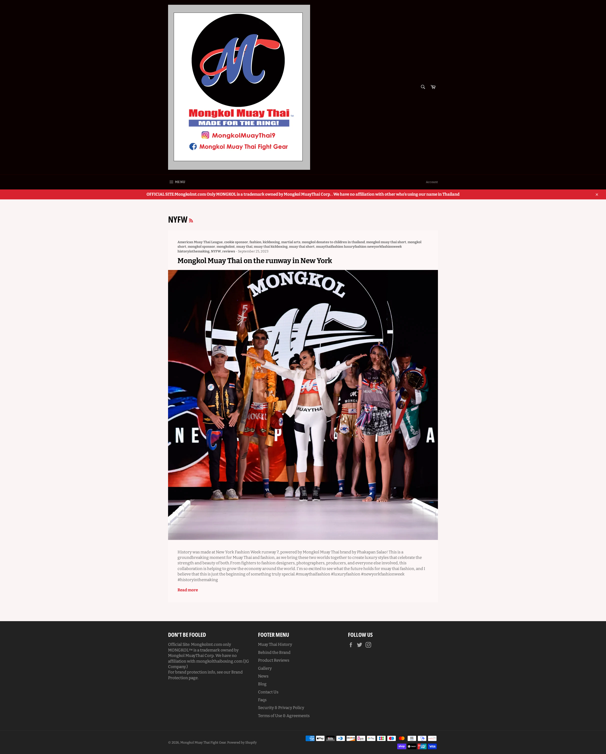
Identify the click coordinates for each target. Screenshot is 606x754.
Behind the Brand (274, 652)
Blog (262, 684)
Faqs (262, 699)
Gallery (265, 668)
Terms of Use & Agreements (284, 715)
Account (432, 182)
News (263, 676)
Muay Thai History (275, 644)
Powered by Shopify (242, 743)
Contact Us (268, 692)
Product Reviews (273, 660)
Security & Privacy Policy (281, 707)
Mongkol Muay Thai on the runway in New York (255, 260)
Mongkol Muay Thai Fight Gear (203, 743)
